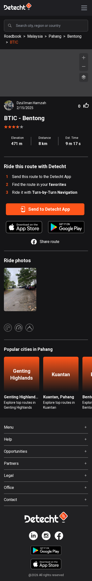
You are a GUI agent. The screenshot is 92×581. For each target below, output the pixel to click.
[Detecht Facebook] (58, 536)
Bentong (74, 36)
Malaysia (35, 36)
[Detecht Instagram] (46, 536)
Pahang (55, 36)
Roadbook (12, 36)
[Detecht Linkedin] (33, 536)
